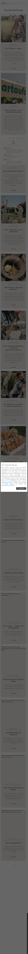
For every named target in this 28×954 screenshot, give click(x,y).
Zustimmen (21, 488)
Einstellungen (7, 485)
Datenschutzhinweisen (7, 482)
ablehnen (12, 483)
